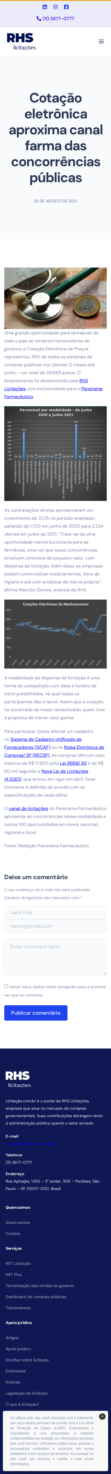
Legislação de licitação (27, 1393)
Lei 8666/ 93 (73, 763)
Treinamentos (18, 1307)
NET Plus (14, 1274)
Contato (13, 1233)
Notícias (13, 1382)
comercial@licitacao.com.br (31, 1143)
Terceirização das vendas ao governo (40, 1285)
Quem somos (18, 1222)
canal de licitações (28, 808)
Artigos (12, 1337)
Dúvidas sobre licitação (27, 1359)
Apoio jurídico (18, 1348)
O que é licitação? (22, 1404)
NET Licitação (18, 1263)
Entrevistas (16, 1371)
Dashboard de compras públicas (36, 1296)
